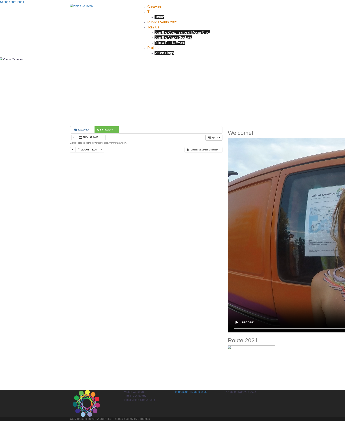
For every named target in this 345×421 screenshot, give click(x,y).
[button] (203, 149)
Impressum (182, 391)
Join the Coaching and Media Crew (182, 32)
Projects (153, 48)
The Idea (154, 12)
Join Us (153, 27)
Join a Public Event (170, 43)
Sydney (128, 418)
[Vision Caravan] (81, 6)
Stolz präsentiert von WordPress (90, 418)
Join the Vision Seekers (173, 37)
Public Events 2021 (162, 22)
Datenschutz (199, 391)
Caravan (154, 7)
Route (159, 17)
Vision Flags (164, 53)
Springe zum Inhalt (12, 1)
